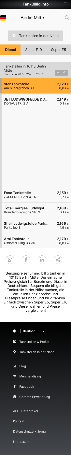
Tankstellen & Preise (34, 342)
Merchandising (30, 376)
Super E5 (58, 50)
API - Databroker (25, 411)
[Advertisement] (35, 148)
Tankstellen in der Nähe (39, 36)
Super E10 (33, 50)
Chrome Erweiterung (34, 397)
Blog (22, 366)
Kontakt (18, 421)
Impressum (21, 442)
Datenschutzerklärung (29, 431)
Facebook (26, 386)
